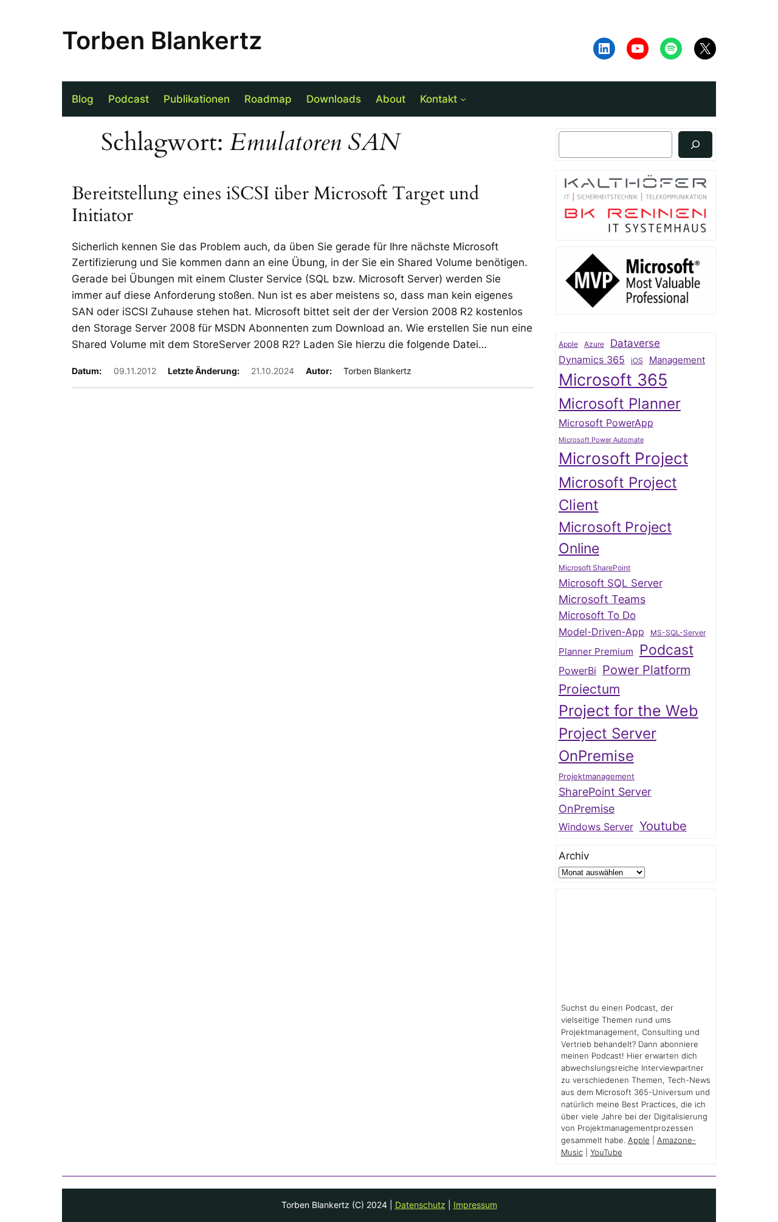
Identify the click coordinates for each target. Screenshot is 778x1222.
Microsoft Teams (602, 599)
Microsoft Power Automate (601, 440)
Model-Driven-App (601, 632)
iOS (637, 360)
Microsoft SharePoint (594, 568)
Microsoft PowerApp (606, 423)
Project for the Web (628, 710)
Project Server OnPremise (607, 745)
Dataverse (635, 342)
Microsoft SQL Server (611, 583)
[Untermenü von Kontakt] (463, 99)
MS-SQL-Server (678, 632)
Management (677, 360)
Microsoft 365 (613, 379)
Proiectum (589, 689)
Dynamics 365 (592, 360)
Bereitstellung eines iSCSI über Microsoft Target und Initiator (275, 205)
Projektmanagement (597, 776)
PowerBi (577, 671)
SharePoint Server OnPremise (605, 800)
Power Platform (646, 670)
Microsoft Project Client (618, 494)
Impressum (475, 1205)
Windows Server (596, 827)
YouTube (606, 1152)
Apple (568, 344)
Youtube (663, 826)
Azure (594, 344)
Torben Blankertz (162, 40)
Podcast (666, 649)
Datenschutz (420, 1205)
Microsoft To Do (597, 615)
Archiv (574, 856)
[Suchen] (695, 144)
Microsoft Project (623, 458)
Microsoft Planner (620, 403)
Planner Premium (596, 651)
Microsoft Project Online (615, 537)
